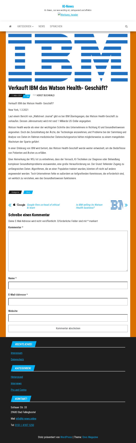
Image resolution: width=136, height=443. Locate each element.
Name (12, 278)
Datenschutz (17, 359)
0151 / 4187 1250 (24, 425)
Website (13, 311)
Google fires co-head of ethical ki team (43, 206)
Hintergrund (17, 377)
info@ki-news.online (26, 418)
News (41, 26)
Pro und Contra (18, 389)
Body (28, 192)
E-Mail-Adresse (18, 294)
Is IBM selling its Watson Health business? (89, 206)
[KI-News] (10, 26)
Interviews (16, 383)
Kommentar (15, 227)
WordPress (66, 437)
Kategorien (24, 26)
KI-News (68, 6)
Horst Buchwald (46, 95)
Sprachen (56, 26)
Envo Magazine (90, 437)
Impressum (16, 353)
